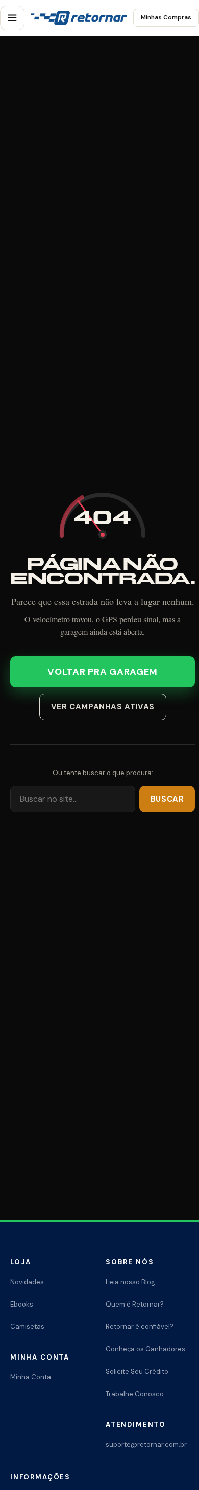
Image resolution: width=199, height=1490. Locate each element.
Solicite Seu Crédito (137, 1371)
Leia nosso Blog (130, 1282)
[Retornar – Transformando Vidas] (79, 18)
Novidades (27, 1282)
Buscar (167, 799)
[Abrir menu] (12, 18)
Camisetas (27, 1326)
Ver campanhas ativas (103, 707)
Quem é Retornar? (135, 1304)
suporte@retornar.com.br (146, 1444)
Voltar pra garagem (102, 672)
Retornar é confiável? (139, 1326)
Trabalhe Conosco (135, 1394)
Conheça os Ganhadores (145, 1349)
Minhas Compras (166, 17)
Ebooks (21, 1304)
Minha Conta (30, 1377)
